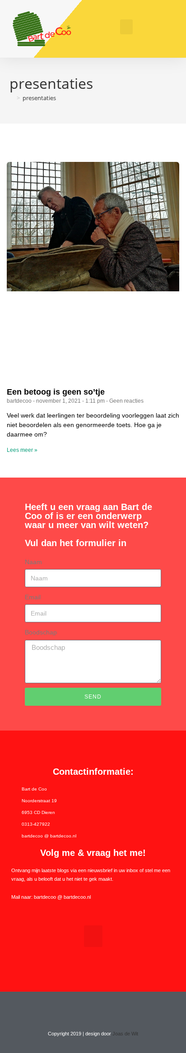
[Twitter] (84, 1008)
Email (33, 597)
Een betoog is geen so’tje (56, 391)
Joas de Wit (125, 1033)
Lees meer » (22, 450)
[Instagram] (101, 1008)
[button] (126, 26)
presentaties (39, 98)
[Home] (11, 98)
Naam (33, 562)
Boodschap (41, 632)
